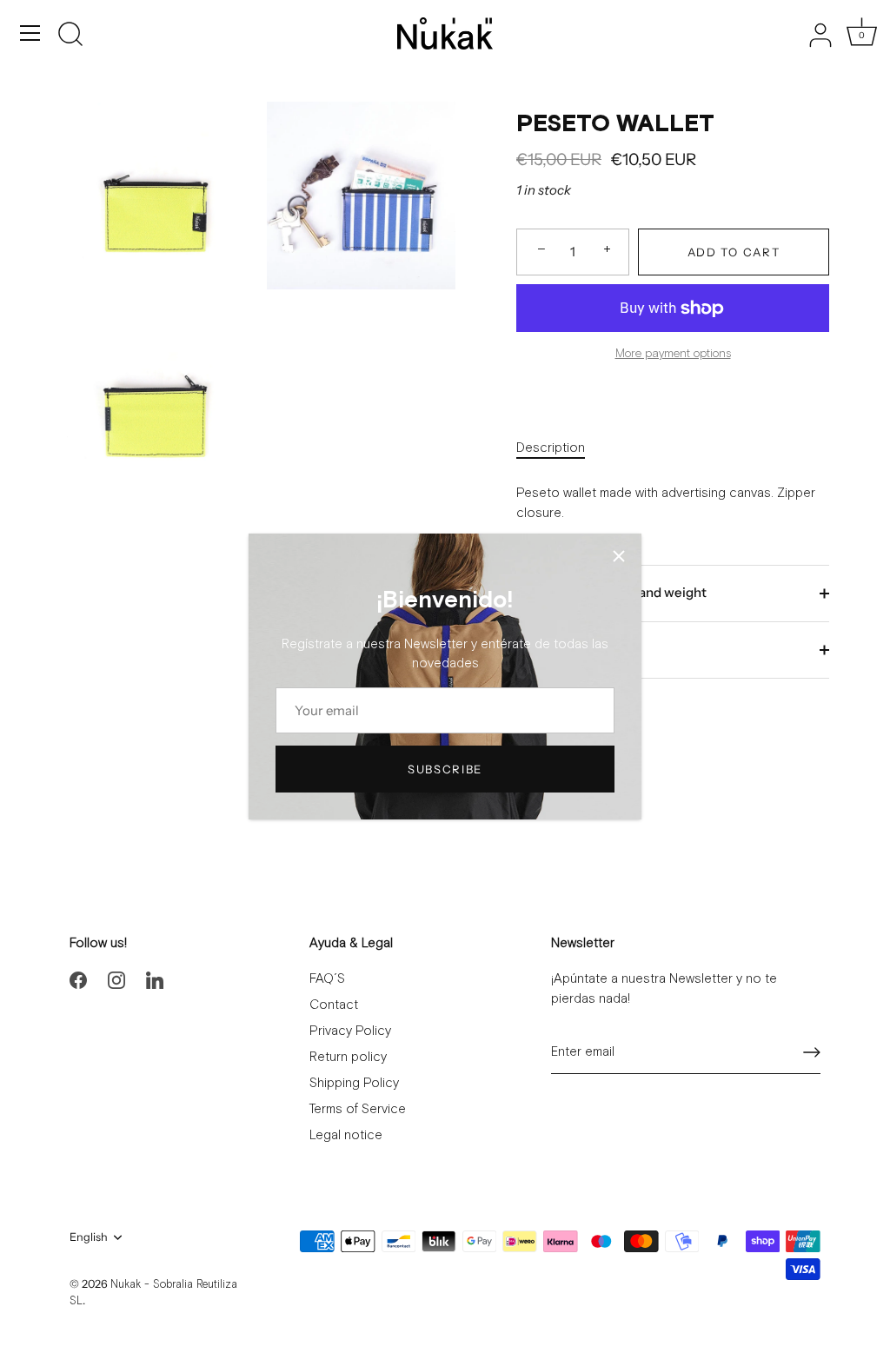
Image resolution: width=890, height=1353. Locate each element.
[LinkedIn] (154, 978)
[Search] (70, 36)
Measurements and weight (624, 592)
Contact (333, 1004)
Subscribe (445, 769)
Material (567, 648)
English (89, 1237)
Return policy (348, 1057)
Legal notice (345, 1135)
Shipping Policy (354, 1083)
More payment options (673, 354)
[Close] (619, 556)
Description (550, 447)
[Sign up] (811, 1052)
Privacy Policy (350, 1031)
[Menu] (30, 33)
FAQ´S (327, 978)
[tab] (559, 449)
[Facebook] (78, 978)
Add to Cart (733, 252)
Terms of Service (357, 1109)
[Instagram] (116, 978)
